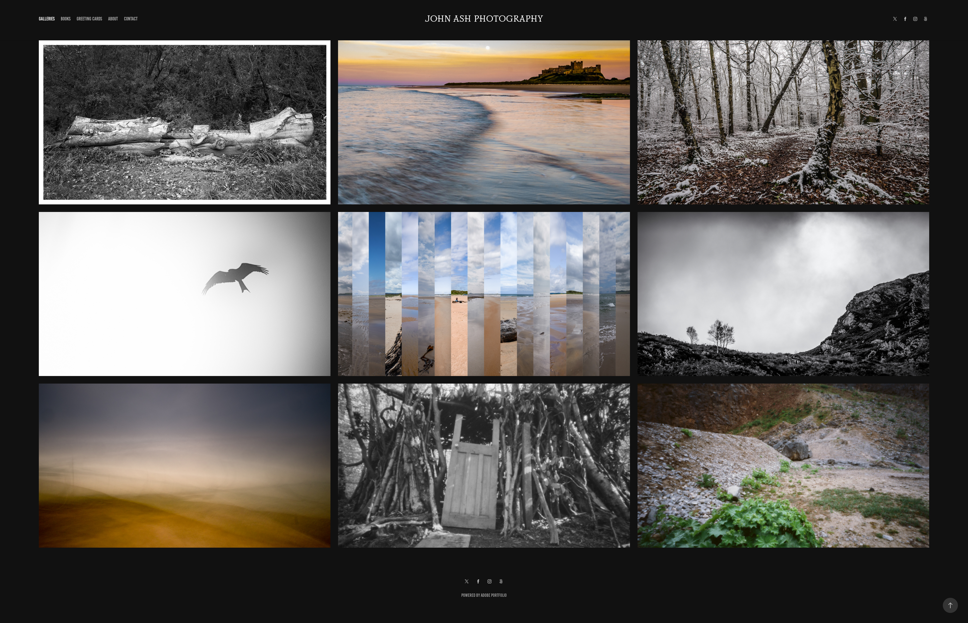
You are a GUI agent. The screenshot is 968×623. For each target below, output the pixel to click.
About (113, 18)
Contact (131, 18)
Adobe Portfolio (494, 595)
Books (66, 18)
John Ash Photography (484, 19)
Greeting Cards (89, 18)
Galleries (47, 18)
